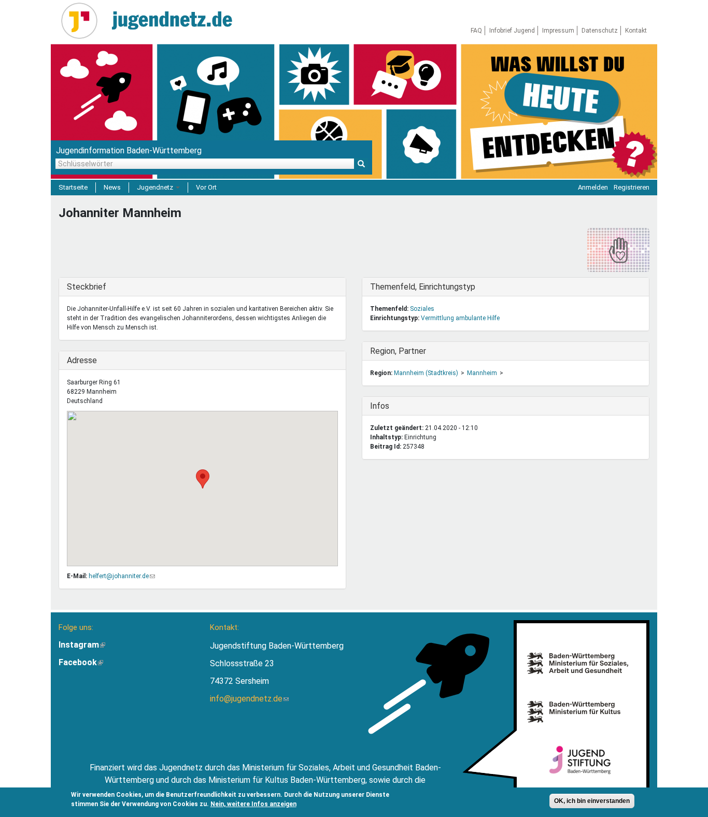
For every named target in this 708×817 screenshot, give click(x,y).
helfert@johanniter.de (122, 576)
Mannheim (482, 373)
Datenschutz (600, 30)
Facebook (81, 662)
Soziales (422, 308)
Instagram (82, 645)
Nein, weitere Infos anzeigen (253, 804)
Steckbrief (88, 287)
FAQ (476, 30)
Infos (391, 406)
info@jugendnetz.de (249, 699)
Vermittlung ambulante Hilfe (460, 318)
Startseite (73, 187)
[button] (202, 479)
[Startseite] (83, 20)
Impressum (558, 30)
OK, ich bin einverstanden (592, 801)
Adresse (88, 360)
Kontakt (636, 30)
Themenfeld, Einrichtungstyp (422, 287)
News (112, 187)
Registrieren (631, 187)
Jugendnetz (156, 187)
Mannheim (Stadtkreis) (426, 373)
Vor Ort (206, 187)
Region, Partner (398, 351)
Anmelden (593, 187)
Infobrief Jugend (512, 30)
